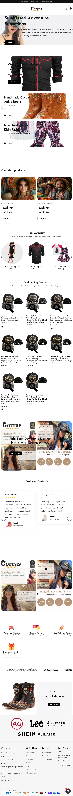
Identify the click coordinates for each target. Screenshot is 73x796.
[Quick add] (46, 569)
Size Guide (29, 759)
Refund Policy (46, 756)
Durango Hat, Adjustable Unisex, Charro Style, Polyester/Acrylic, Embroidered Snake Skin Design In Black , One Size (11, 399)
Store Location (30, 752)
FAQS (28, 763)
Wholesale (29, 766)
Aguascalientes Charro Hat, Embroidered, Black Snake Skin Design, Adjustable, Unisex (11, 318)
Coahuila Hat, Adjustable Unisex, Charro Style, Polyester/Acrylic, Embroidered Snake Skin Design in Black (36, 360)
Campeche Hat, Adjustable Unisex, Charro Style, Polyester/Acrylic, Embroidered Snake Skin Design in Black (36, 319)
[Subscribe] (68, 765)
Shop (10, 42)
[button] (3, 257)
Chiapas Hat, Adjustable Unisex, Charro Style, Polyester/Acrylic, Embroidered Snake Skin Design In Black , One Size (61, 319)
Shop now (14, 82)
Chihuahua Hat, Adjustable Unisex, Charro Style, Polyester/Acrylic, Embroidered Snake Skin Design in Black (11, 360)
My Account (29, 756)
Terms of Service (47, 763)
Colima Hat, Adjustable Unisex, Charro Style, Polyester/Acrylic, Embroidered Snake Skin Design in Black (61, 360)
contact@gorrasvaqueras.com (12, 766)
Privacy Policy (46, 752)
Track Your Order (31, 770)
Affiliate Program (31, 773)
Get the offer (15, 453)
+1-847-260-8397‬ (7, 759)
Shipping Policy (47, 759)
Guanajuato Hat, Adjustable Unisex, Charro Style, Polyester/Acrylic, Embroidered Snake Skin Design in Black (36, 398)
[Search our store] (66, 9)
